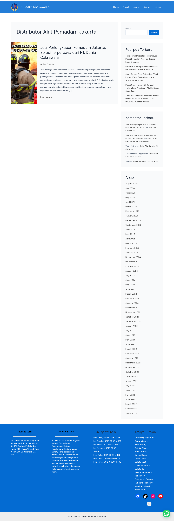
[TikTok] (145, 496)
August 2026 (131, 183)
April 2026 (130, 202)
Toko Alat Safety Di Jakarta (145, 161)
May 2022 (130, 395)
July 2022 (130, 385)
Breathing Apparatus (145, 437)
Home (116, 7)
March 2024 (131, 294)
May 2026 (130, 197)
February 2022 (132, 408)
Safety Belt (140, 469)
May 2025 (130, 234)
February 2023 (132, 353)
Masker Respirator (143, 472)
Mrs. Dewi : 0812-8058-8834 (106, 458)
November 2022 (132, 367)
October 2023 (132, 316)
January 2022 (131, 413)
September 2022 (133, 376)
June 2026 (130, 192)
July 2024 (130, 275)
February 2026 (132, 211)
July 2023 (130, 330)
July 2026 (130, 188)
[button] (166, 513)
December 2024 (133, 257)
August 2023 (131, 326)
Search (128, 28)
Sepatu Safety (141, 441)
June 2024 (130, 280)
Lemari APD (140, 458)
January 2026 (131, 215)
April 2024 (130, 289)
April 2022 (130, 399)
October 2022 (132, 372)
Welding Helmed (142, 486)
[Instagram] (153, 496)
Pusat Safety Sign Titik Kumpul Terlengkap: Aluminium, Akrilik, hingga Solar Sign (142, 88)
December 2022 (132, 362)
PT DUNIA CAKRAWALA (34, 7)
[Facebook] (137, 496)
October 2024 (132, 266)
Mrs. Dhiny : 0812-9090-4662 (107, 437)
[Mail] (149, 504)
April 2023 (130, 344)
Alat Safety (140, 489)
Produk (126, 7)
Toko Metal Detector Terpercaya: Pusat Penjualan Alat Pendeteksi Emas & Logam (141, 58)
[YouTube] (160, 496)
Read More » (46, 96)
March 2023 (131, 349)
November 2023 (132, 312)
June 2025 (130, 229)
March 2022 (131, 404)
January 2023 (131, 358)
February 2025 (132, 248)
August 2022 (131, 381)
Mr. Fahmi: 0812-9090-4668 (106, 444)
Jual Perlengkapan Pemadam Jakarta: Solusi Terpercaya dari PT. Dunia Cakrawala (73, 52)
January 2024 (132, 303)
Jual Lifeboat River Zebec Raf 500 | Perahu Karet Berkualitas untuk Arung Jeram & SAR (141, 77)
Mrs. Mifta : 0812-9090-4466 (107, 462)
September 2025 (133, 225)
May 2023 (130, 339)
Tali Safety (140, 475)
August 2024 (131, 271)
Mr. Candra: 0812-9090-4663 (107, 441)
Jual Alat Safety (142, 465)
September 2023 (133, 321)
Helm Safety (140, 444)
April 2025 (130, 238)
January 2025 (131, 252)
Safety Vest (140, 462)
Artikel (158, 7)
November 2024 (133, 261)
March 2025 (131, 243)
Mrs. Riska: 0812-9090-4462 (106, 455)
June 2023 (130, 335)
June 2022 (130, 390)
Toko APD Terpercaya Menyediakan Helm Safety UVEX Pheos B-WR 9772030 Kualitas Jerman (142, 98)
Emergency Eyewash (144, 479)
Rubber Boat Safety (144, 482)
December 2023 (132, 307)
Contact (147, 7)
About (136, 7)
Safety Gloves (141, 448)
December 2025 (133, 220)
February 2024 (132, 298)
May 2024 (130, 284)
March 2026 (131, 206)
